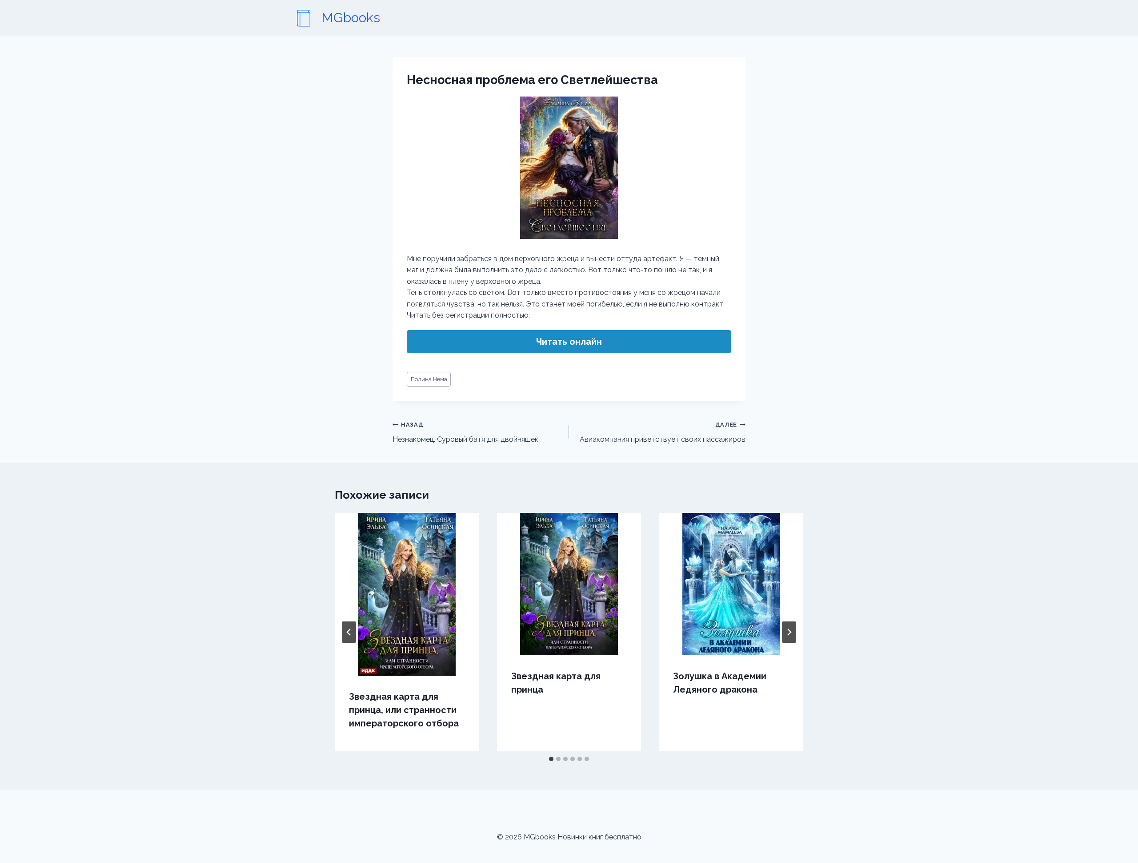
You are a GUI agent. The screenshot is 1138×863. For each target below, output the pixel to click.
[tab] (551, 759)
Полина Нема (429, 379)
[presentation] (407, 594)
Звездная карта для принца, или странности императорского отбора (404, 710)
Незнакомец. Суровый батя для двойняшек (465, 432)
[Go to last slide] (349, 632)
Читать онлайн (569, 341)
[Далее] (789, 632)
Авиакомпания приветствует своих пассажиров (662, 432)
